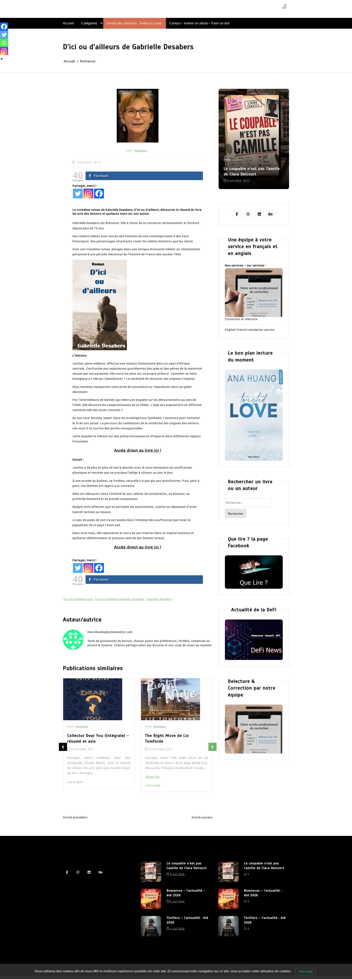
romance (264, 177)
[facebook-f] (237, 214)
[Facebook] (99, 193)
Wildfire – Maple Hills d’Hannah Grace (176, 739)
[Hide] (1, 59)
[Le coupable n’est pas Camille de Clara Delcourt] (151, 872)
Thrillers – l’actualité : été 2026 (187, 920)
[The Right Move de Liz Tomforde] (92, 699)
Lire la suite (74, 785)
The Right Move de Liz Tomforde (89, 738)
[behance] (270, 214)
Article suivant (201, 817)
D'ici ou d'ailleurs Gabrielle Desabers (120, 599)
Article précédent (75, 817)
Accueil (68, 23)
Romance (140, 150)
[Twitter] (78, 193)
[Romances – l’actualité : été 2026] (151, 899)
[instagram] (248, 214)
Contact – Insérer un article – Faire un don (199, 23)
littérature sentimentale (240, 177)
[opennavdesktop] (284, 7)
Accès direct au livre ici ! (137, 450)
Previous (63, 747)
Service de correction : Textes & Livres (133, 23)
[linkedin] (259, 214)
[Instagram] (88, 193)
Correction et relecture (241, 319)
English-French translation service (249, 329)
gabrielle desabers (159, 599)
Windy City (75, 776)
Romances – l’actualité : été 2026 (250, 161)
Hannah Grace (155, 783)
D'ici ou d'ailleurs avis (78, 599)
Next (212, 747)
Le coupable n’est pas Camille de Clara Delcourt (187, 865)
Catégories (89, 23)
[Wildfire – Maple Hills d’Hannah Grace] (171, 700)
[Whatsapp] (4, 43)
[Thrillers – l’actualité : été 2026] (151, 926)
